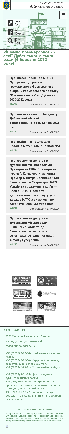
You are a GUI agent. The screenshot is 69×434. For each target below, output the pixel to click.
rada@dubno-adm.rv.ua (20, 346)
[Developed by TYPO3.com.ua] (34, 426)
